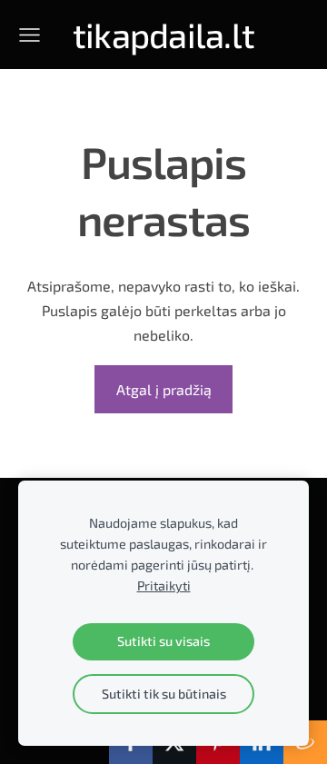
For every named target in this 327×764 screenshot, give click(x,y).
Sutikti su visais (163, 641)
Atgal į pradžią (164, 389)
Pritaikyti (164, 585)
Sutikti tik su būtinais (164, 693)
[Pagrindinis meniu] (29, 35)
